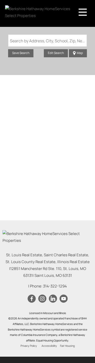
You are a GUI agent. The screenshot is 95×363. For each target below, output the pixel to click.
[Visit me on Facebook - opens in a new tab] (31, 299)
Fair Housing (67, 346)
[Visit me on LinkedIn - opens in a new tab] (53, 299)
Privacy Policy (29, 346)
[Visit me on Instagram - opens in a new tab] (42, 299)
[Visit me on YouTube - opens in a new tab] (63, 299)
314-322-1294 (55, 286)
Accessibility (49, 346)
